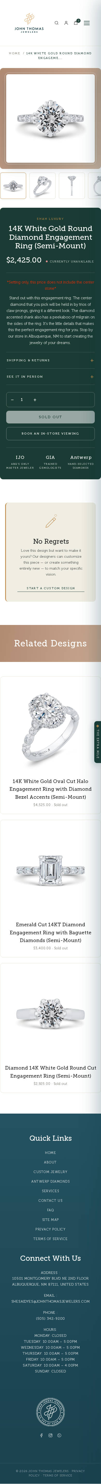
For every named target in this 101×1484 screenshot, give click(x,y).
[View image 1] (13, 186)
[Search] (56, 22)
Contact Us (50, 1201)
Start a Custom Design (51, 588)
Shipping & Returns (28, 360)
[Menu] (87, 23)
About (50, 1162)
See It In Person (25, 376)
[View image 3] (72, 186)
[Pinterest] (59, 1436)
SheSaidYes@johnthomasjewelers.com (50, 1301)
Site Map (50, 1220)
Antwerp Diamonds (50, 1181)
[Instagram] (50, 1436)
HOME (14, 53)
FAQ (50, 1210)
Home (50, 1153)
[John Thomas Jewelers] (29, 23)
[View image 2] (42, 186)
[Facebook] (41, 1436)
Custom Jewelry (50, 1172)
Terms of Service (50, 1239)
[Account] (66, 22)
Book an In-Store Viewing (51, 433)
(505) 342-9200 (50, 1319)
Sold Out (50, 417)
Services (50, 1191)
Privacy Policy (50, 1229)
